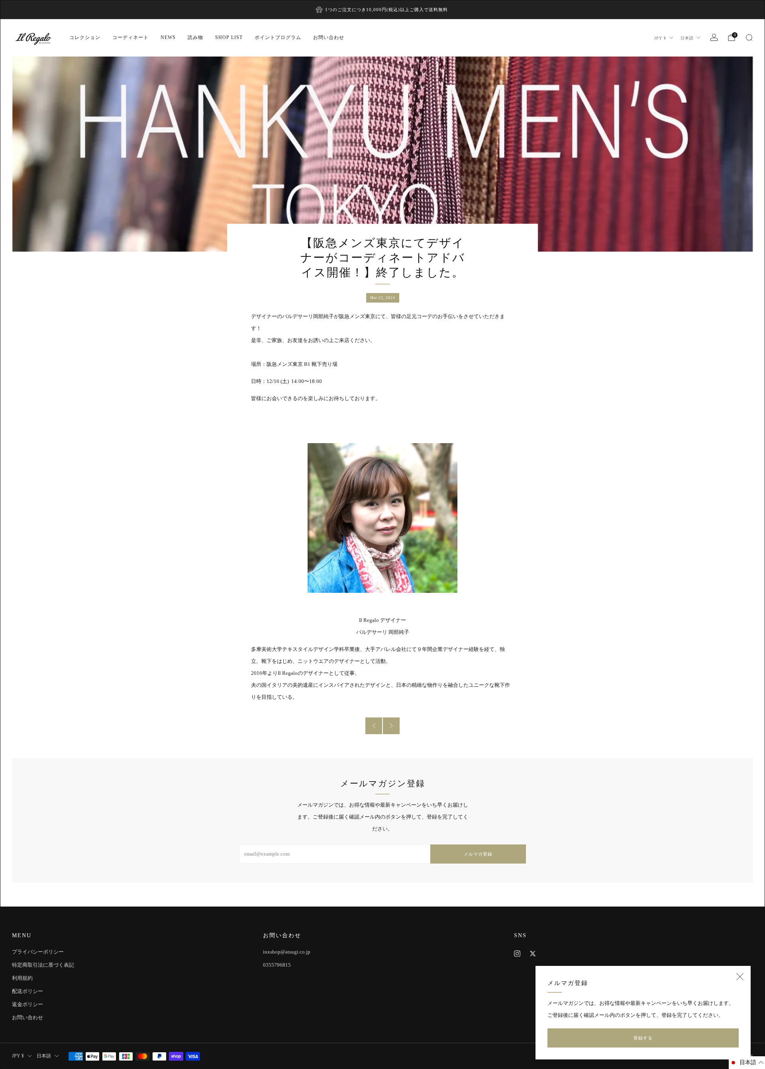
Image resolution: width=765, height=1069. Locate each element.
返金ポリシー (27, 1004)
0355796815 (277, 965)
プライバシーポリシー (38, 952)
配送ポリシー (27, 991)
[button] (747, 1062)
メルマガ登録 (478, 854)
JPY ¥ (660, 38)
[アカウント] (714, 37)
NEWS (168, 37)
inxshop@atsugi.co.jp (286, 952)
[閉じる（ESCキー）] (740, 976)
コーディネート (130, 37)
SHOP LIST (229, 37)
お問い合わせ (328, 37)
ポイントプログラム (278, 37)
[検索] (749, 37)
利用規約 (22, 978)
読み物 (195, 37)
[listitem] (382, 9)
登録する (643, 1038)
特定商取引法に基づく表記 (43, 965)
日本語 (687, 38)
